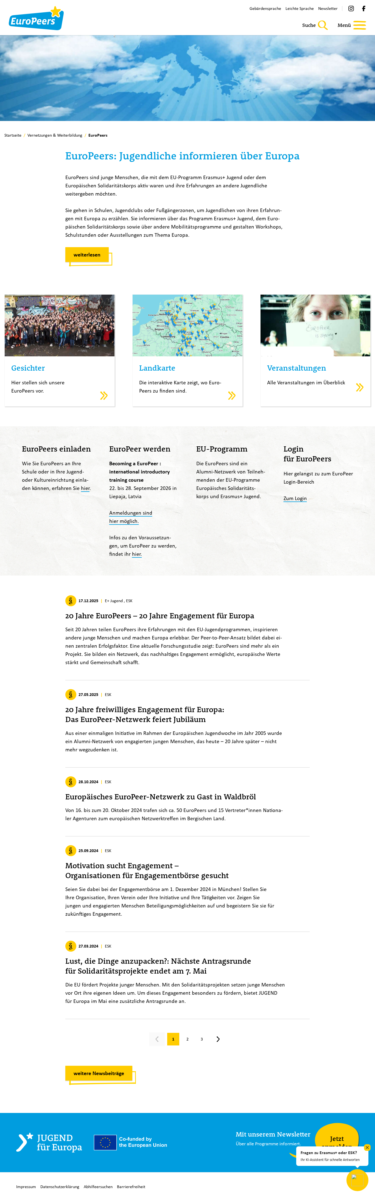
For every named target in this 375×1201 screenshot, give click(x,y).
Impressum (26, 1186)
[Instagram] (351, 8)
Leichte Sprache (300, 8)
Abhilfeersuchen (98, 1186)
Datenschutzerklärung (59, 1186)
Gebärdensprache (265, 8)
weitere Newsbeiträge (99, 1073)
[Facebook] (364, 8)
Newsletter (328, 8)
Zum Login (295, 498)
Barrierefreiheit (131, 1186)
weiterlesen (87, 254)
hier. (137, 553)
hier (85, 488)
